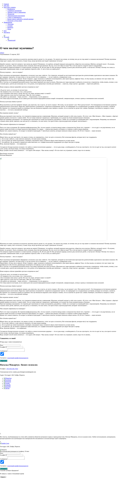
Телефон (2, 347)
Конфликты (11, 9)
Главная (6, 4)
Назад (2, 52)
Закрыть (3, 477)
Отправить (4, 468)
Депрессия (10, 14)
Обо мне (6, 5)
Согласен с (14, 358)
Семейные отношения (14, 10)
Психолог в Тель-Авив (14, 20)
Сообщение (3, 351)
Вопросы (10, 27)
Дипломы (10, 24)
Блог (5, 31)
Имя (1, 345)
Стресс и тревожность (14, 17)
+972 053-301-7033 (12, 369)
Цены (9, 29)
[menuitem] (6, 37)
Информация (8, 22)
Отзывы (10, 26)
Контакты (7, 32)
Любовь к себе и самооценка (16, 12)
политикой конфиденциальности (17, 358)
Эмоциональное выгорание (16, 15)
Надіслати (4, 360)
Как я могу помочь (10, 7)
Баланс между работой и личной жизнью (20, 19)
